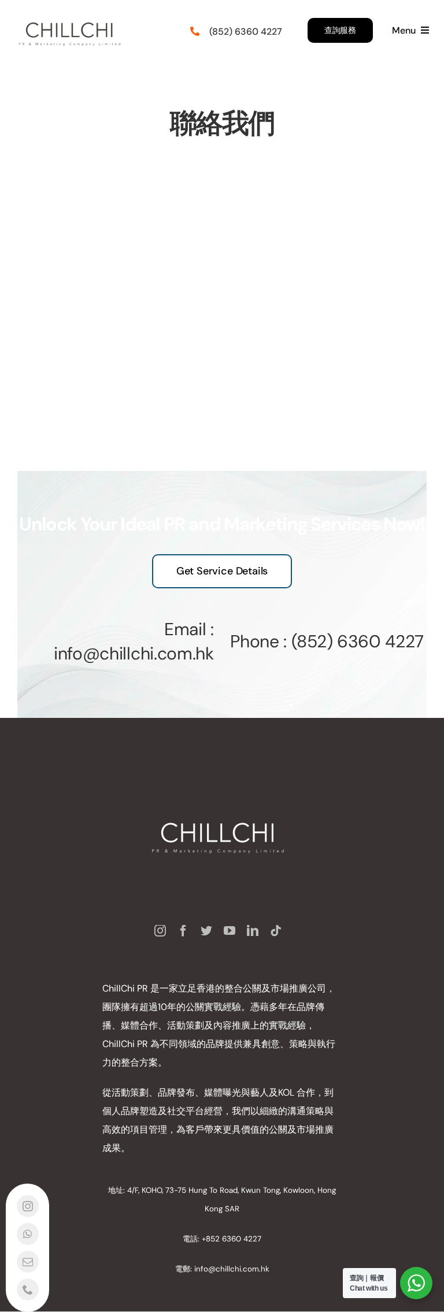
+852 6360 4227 (231, 1239)
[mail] (28, 1262)
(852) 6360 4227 (357, 641)
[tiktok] (276, 931)
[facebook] (183, 931)
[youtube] (229, 931)
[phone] (28, 1289)
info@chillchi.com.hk (231, 1269)
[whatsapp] (28, 1234)
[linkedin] (252, 931)
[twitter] (206, 931)
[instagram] (160, 931)
